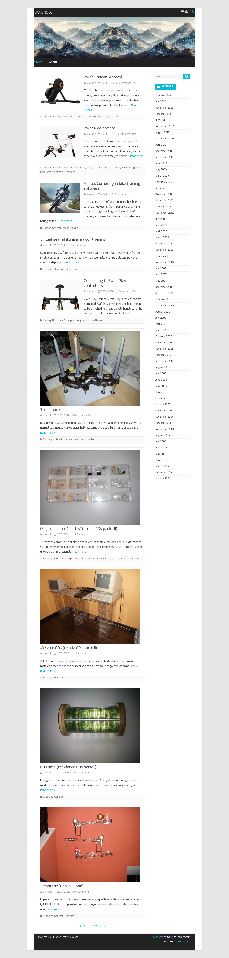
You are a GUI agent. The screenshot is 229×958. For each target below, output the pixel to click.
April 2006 (161, 324)
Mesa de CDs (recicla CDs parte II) (68, 647)
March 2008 (162, 237)
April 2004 (161, 460)
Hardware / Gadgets (64, 116)
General (47, 116)
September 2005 (164, 361)
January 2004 (163, 478)
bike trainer (114, 167)
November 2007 (164, 249)
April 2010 (160, 144)
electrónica (109, 558)
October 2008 (163, 206)
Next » (104, 926)
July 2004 (160, 441)
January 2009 (163, 188)
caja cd (76, 558)
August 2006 (162, 311)
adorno (63, 439)
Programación (111, 116)
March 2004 (162, 466)
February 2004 (163, 472)
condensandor (94, 558)
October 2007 (163, 256)
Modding (97, 116)
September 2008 (164, 212)
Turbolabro (50, 409)
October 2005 (163, 355)
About (53, 62)
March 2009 (162, 175)
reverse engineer (65, 172)
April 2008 (161, 231)
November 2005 (164, 348)
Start (38, 62)
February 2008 (163, 243)
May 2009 (161, 169)
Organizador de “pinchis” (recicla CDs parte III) (78, 528)
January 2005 (163, 404)
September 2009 (164, 157)
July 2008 (160, 219)
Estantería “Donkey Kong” (61, 886)
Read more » (66, 221)
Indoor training (84, 116)
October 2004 (163, 423)
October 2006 (163, 299)
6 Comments (82, 891)
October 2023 (163, 114)
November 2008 (164, 200)
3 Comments (82, 534)
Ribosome (157, 937)
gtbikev (137, 167)
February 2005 (163, 398)
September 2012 (164, 126)
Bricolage (48, 439)
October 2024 (163, 95)
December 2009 (164, 151)
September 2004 (164, 429)
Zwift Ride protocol (100, 128)
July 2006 (160, 317)
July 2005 (160, 373)
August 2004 (162, 435)
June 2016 (160, 120)
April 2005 (161, 392)
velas (92, 439)
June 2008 (161, 225)
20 (95, 926)
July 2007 (160, 268)
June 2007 (161, 274)
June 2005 (161, 379)
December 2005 (164, 342)
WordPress (183, 941)
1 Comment (124, 194)
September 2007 (164, 262)
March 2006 (162, 330)
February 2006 (163, 336)
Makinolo (91, 83)
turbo (84, 439)
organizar (122, 558)
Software (75, 269)
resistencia (134, 558)
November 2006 (164, 293)
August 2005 (162, 367)
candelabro (74, 439)
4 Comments (82, 772)
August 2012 (162, 132)
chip (83, 558)
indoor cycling (47, 172)
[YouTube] (186, 11)
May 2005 (161, 386)
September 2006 (164, 305)
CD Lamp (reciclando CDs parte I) (68, 767)
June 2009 (161, 163)
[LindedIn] (182, 11)
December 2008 (164, 194)
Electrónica (60, 558)
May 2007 (161, 280)
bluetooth (126, 167)
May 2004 (161, 454)
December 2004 (164, 410)
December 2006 (164, 287)
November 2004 (164, 416)
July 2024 (160, 101)
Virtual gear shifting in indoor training (72, 239)
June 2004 (161, 447)
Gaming (47, 228)
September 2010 (164, 138)
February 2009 (163, 182)
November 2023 (164, 107)
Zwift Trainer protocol (103, 77)
